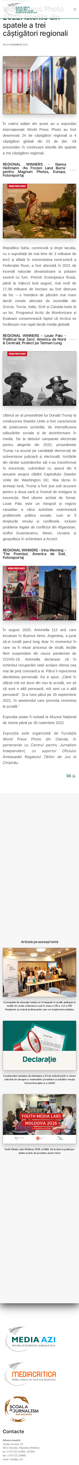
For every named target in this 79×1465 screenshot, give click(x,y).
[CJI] (21, 9)
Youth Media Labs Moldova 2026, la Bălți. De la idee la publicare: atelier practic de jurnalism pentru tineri (39, 1151)
